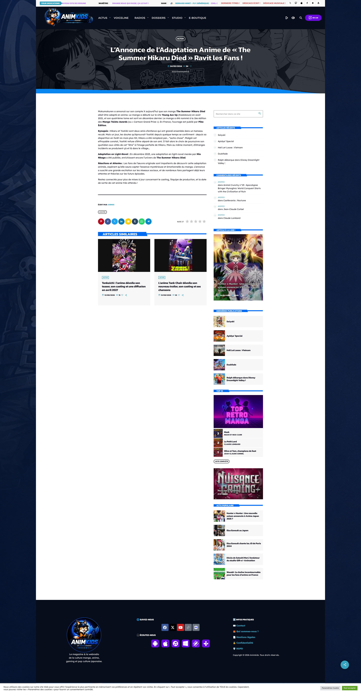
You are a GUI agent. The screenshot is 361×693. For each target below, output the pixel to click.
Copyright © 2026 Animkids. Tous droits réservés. (256, 655)
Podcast (222, 485)
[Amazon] (318, 3)
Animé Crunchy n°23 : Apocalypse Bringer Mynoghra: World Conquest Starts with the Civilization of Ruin (239, 188)
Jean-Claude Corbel (233, 209)
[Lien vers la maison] (68, 18)
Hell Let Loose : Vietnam (230, 147)
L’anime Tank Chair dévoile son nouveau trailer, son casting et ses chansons (179, 286)
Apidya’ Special (226, 141)
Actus (180, 38)
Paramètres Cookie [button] (330, 688)
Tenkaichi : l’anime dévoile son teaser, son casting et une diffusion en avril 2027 (124, 286)
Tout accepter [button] (350, 688)
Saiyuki (221, 135)
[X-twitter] (172, 627)
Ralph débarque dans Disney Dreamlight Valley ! (241, 379)
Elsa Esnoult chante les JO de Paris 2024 (244, 545)
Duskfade (223, 153)
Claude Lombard (231, 218)
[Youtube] (180, 627)
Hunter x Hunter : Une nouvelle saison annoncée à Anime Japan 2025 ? (238, 287)
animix (111, 204)
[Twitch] (296, 3)
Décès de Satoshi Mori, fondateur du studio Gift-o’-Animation (243, 559)
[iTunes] (301, 3)
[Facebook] (307, 3)
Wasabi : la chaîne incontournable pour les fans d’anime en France (243, 574)
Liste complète (221, 461)
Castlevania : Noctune (234, 200)
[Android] (312, 3)
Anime (102, 212)
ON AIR (313, 17)
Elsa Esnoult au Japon (237, 530)
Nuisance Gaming (229, 490)
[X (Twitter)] (290, 3)
